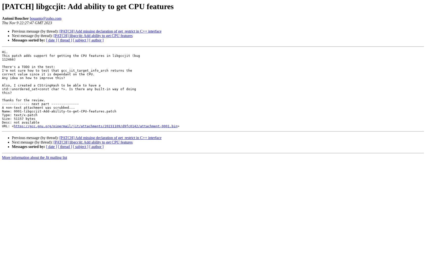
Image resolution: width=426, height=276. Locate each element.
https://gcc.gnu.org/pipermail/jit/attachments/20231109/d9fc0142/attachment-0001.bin (96, 126)
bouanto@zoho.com (45, 18)
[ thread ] (65, 40)
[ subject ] (80, 40)
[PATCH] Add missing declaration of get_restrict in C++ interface (110, 31)
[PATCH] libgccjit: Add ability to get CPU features (93, 36)
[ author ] (96, 40)
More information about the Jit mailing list (34, 157)
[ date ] (51, 40)
